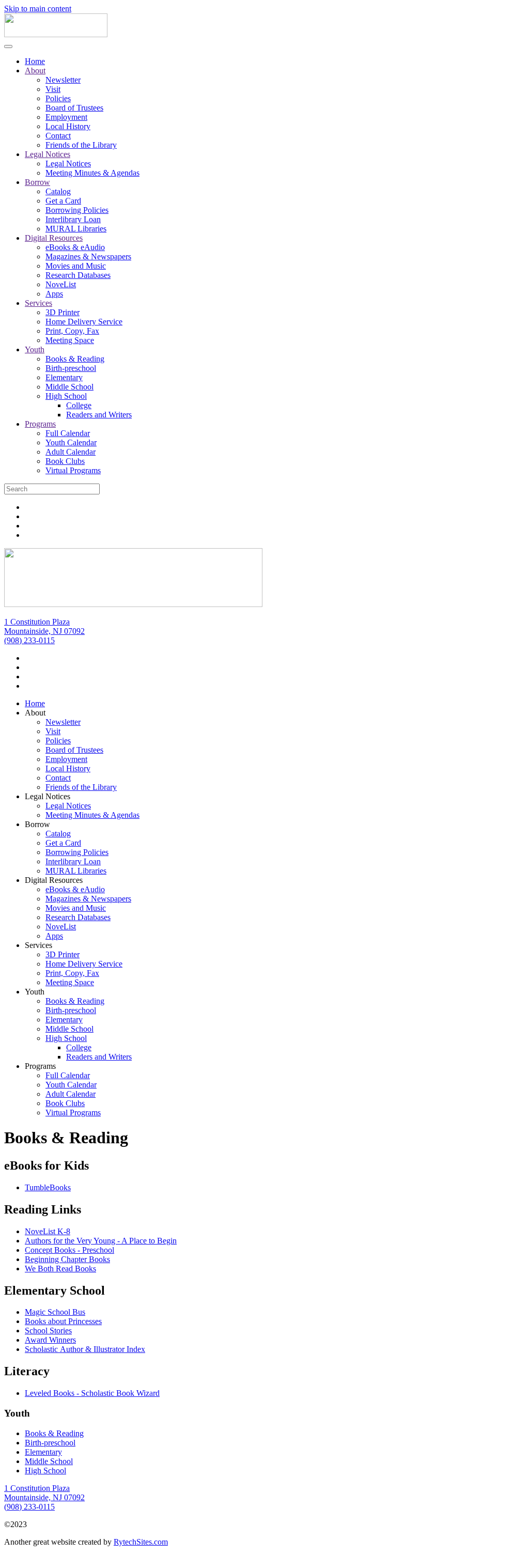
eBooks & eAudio (75, 247)
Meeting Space (69, 340)
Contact (58, 135)
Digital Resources (54, 238)
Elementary (64, 377)
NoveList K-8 (47, 1231)
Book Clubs (65, 461)
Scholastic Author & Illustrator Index (85, 1349)
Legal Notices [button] (47, 796)
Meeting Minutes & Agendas (92, 172)
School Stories (48, 1330)
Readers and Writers (99, 414)
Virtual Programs (73, 470)
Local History (67, 126)
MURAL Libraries (75, 228)
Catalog (58, 191)
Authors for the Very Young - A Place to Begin (101, 1240)
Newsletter (63, 79)
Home (35, 61)
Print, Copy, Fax (72, 330)
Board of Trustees (74, 107)
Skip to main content (37, 8)
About (35, 70)
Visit (52, 89)
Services (38, 303)
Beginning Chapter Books (67, 1259)
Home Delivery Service (83, 321)
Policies (58, 98)
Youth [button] (34, 991)
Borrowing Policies (76, 210)
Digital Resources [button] (54, 880)
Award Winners (50, 1339)
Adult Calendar (70, 451)
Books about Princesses (63, 1321)
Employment (66, 117)
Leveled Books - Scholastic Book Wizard (92, 1393)
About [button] (35, 712)
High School (66, 396)
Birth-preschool (70, 368)
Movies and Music (75, 265)
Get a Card (63, 200)
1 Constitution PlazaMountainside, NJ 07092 (44, 626)
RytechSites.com (141, 1541)
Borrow (37, 182)
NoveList (60, 284)
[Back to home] (55, 34)
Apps (54, 293)
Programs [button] (40, 1066)
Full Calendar (67, 433)
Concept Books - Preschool (69, 1250)
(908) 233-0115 (29, 640)
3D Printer (62, 312)
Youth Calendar (71, 442)
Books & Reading (74, 358)
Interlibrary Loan (73, 219)
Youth (34, 349)
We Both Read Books (60, 1268)
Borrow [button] (37, 824)
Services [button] (38, 945)
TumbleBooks (48, 1187)
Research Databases (78, 275)
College (78, 405)
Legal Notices (47, 154)
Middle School (69, 386)
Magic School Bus (55, 1312)
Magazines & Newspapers (88, 256)
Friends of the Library (81, 145)
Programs (40, 423)
